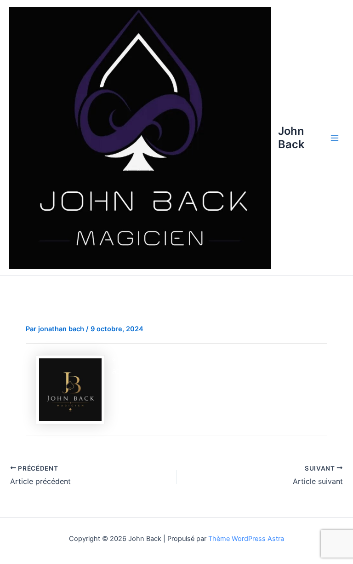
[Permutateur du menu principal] (334, 138)
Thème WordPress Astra (246, 539)
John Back (291, 137)
